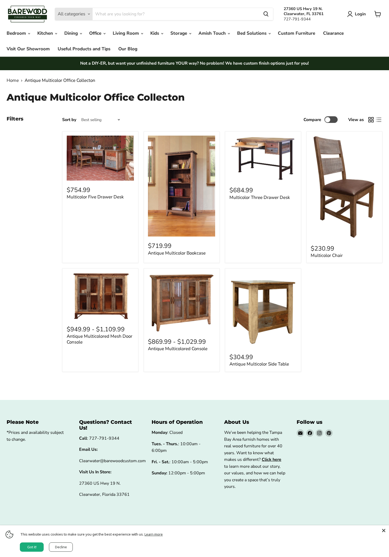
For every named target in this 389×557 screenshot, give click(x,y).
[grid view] (371, 119)
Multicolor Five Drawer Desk (95, 197)
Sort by (69, 119)
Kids (155, 33)
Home (13, 80)
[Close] (383, 530)
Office (96, 33)
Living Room (126, 33)
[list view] (379, 119)
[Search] (266, 14)
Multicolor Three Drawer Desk (259, 197)
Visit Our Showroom (28, 49)
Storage (179, 33)
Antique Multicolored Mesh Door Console (99, 339)
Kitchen (45, 33)
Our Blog (127, 49)
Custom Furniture (296, 33)
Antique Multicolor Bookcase (177, 253)
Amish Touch (212, 33)
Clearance (333, 33)
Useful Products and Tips (84, 49)
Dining (71, 33)
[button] (357, 14)
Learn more (153, 534)
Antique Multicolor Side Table (259, 364)
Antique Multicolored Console (177, 349)
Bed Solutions (252, 33)
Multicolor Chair (327, 255)
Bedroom (17, 33)
